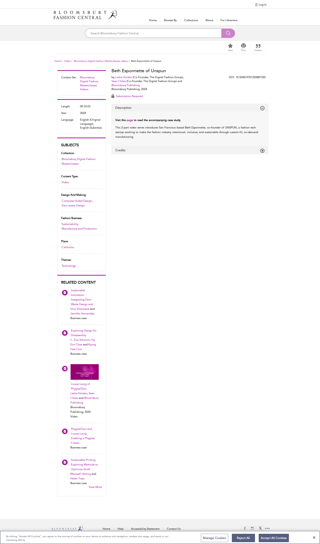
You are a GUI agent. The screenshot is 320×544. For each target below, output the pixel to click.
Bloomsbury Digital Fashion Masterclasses (79, 161)
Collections (191, 20)
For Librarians (229, 20)
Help (121, 528)
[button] (243, 47)
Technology (69, 265)
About (209, 20)
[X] (260, 528)
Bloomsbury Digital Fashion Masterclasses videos (101, 61)
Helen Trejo (77, 478)
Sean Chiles (118, 81)
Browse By (170, 20)
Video (67, 61)
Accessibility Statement (145, 528)
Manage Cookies (214, 538)
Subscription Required (129, 96)
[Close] (314, 537)
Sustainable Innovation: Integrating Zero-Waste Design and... (83, 297)
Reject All (243, 538)
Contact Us (174, 528)
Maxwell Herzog (80, 474)
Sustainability (70, 224)
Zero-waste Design (73, 205)
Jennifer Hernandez (82, 313)
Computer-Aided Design (77, 200)
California (68, 247)
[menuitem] (81, 85)
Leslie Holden (78, 393)
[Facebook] (245, 528)
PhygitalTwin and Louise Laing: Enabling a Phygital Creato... (83, 436)
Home (153, 20)
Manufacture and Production (79, 228)
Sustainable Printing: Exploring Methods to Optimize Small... (84, 464)
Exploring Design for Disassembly (83, 333)
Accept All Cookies (274, 538)
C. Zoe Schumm (80, 340)
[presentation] (84, 372)
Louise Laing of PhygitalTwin (80, 386)
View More (95, 487)
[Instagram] (252, 528)
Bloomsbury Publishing (125, 85)
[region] (160, 537)
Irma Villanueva (79, 309)
